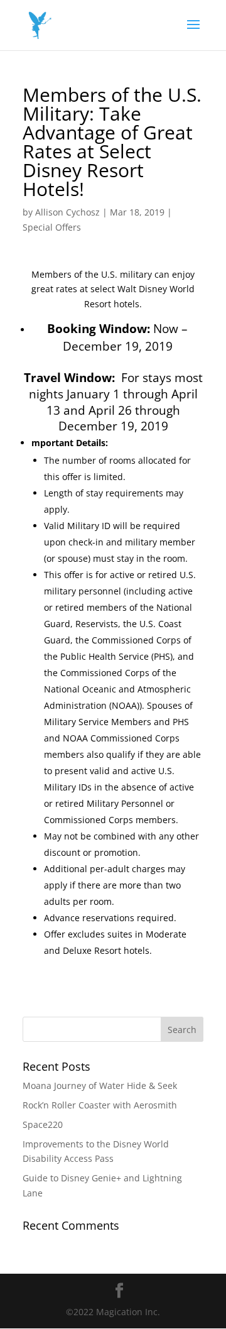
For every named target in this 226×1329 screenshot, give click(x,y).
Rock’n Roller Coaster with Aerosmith (100, 1105)
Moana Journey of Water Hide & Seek (100, 1085)
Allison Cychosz (67, 212)
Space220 (43, 1124)
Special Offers (52, 227)
